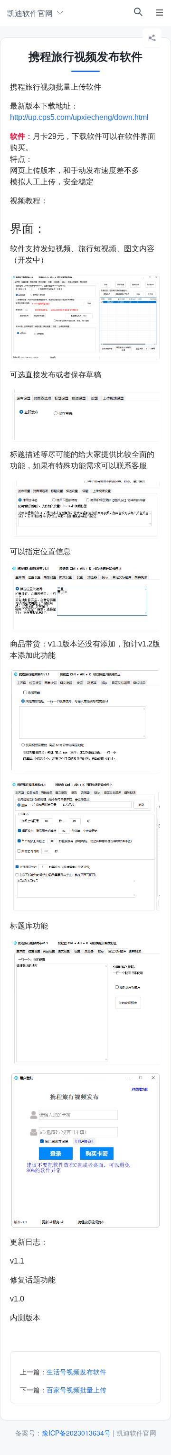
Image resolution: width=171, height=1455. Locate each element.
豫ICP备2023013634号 (76, 1432)
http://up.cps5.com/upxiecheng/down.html (79, 117)
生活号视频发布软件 (76, 1371)
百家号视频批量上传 (76, 1389)
